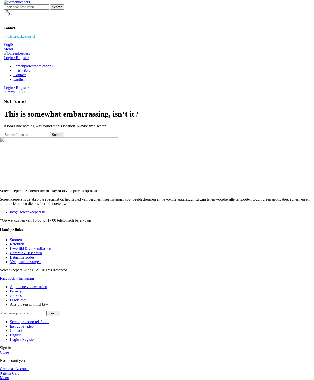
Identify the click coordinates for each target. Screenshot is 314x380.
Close (4, 352)
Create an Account (14, 369)
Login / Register (22, 339)
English (9, 44)
